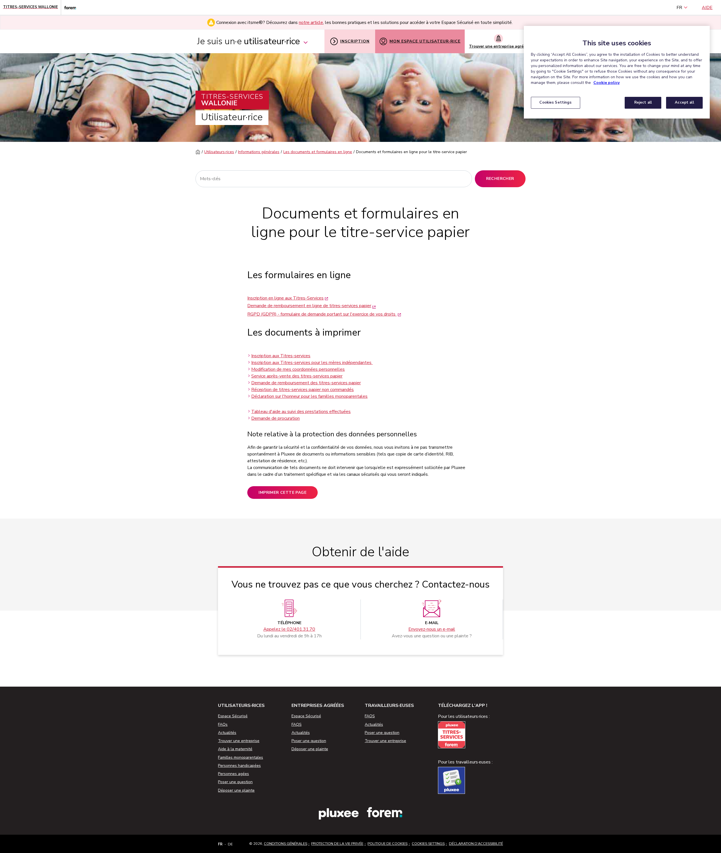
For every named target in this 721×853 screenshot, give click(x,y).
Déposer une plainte (236, 790)
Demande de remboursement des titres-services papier (306, 383)
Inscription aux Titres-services (280, 356)
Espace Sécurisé (233, 716)
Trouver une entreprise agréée (498, 46)
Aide (707, 8)
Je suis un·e (248, 41)
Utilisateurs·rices (219, 152)
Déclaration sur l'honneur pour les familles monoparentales (309, 396)
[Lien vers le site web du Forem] (68, 7)
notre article (311, 22)
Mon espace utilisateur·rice (425, 41)
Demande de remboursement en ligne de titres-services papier (309, 306)
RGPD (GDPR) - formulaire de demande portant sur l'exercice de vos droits (322, 314)
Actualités (227, 732)
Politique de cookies (388, 843)
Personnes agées (233, 773)
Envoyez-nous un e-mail (431, 629)
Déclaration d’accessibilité (476, 843)
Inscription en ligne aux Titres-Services (285, 298)
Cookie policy (606, 82)
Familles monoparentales (240, 757)
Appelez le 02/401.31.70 (289, 629)
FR (679, 8)
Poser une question (235, 782)
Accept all (684, 102)
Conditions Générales (285, 843)
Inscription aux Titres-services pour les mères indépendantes (312, 362)
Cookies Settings (428, 843)
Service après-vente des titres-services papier (296, 376)
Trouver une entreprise (238, 740)
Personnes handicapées (239, 765)
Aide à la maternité (235, 749)
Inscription (355, 41)
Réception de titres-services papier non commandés (302, 390)
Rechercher (500, 178)
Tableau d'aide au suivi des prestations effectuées (301, 411)
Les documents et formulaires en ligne (317, 152)
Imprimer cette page (282, 492)
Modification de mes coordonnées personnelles (298, 369)
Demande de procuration (275, 418)
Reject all (643, 102)
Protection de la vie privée (337, 843)
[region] (617, 72)
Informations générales (258, 152)
